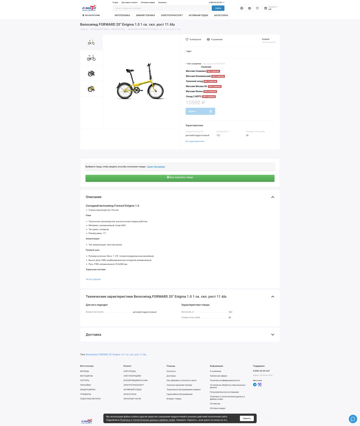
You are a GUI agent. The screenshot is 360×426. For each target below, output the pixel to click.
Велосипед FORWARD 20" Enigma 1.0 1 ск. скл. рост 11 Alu (116, 354)
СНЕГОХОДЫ (129, 371)
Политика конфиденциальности (225, 380)
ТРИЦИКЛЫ (85, 394)
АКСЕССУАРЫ (221, 15)
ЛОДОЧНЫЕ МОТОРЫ (90, 399)
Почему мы (215, 403)
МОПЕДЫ (84, 371)
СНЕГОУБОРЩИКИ (132, 376)
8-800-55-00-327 (210, 2)
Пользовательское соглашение (224, 392)
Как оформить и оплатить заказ (181, 380)
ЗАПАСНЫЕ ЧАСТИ (132, 399)
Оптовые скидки (148, 2)
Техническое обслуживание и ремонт (184, 389)
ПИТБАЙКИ (85, 385)
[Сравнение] (249, 8)
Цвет (189, 51)
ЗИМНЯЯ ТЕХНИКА (145, 15)
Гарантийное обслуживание (180, 394)
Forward (265, 39)
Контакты (162, 2)
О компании (215, 371)
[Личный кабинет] (242, 8)
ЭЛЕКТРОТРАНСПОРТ (172, 15)
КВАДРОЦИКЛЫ (87, 389)
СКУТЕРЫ (84, 380)
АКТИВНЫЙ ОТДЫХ (198, 15)
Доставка (171, 376)
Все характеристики (195, 141)
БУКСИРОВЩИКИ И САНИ (135, 380)
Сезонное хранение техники (179, 385)
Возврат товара (174, 399)
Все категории (92, 15)
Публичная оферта (218, 376)
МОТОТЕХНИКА (122, 15)
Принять (247, 418)
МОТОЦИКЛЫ (86, 376)
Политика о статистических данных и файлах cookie (147, 420)
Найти (218, 8)
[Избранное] (257, 8)
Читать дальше (93, 279)
